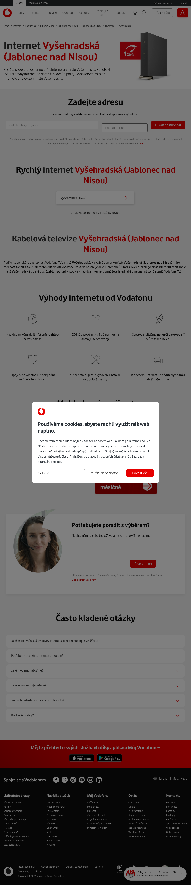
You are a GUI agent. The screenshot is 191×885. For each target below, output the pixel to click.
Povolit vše (140, 473)
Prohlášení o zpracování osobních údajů (95, 456)
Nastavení (43, 473)
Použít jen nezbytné (104, 473)
